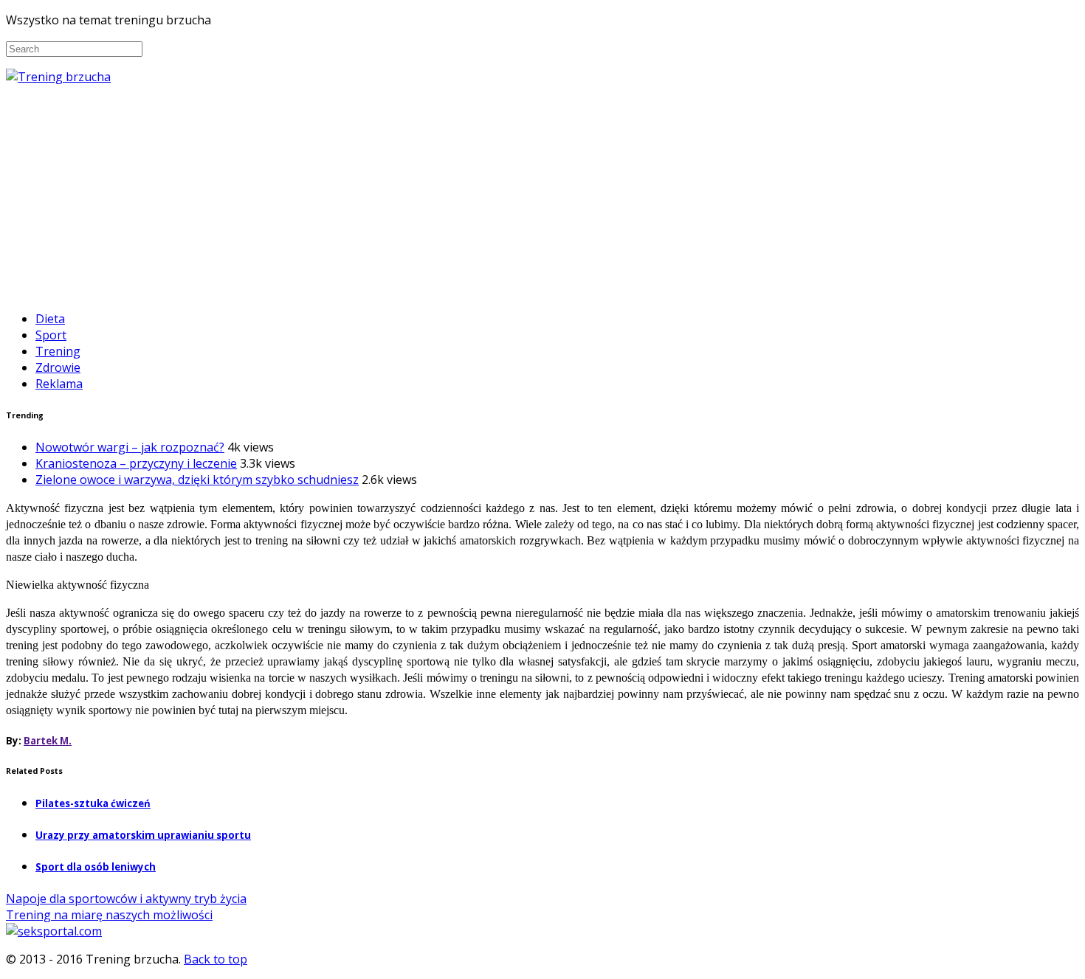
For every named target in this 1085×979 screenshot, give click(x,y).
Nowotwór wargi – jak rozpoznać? (129, 447)
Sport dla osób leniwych (95, 867)
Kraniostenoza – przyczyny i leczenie (136, 463)
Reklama (59, 384)
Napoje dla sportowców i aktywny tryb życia (126, 898)
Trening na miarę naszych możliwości (109, 915)
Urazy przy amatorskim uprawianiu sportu (143, 835)
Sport (50, 335)
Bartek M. (48, 740)
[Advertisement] (542, 195)
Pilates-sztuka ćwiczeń (93, 803)
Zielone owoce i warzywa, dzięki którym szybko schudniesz (197, 479)
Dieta (50, 319)
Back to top (215, 959)
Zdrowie (57, 367)
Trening (57, 351)
